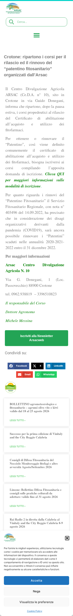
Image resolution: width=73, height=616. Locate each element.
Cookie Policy (34, 611)
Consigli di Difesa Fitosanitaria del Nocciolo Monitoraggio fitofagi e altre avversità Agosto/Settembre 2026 (34, 463)
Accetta (36, 580)
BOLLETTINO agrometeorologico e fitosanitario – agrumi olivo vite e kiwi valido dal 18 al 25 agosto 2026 (34, 407)
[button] (67, 538)
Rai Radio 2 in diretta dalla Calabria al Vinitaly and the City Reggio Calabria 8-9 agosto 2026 (36, 523)
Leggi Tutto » (18, 420)
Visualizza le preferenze (36, 602)
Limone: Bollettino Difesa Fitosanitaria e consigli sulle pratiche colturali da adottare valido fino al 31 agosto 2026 (36, 493)
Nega (36, 591)
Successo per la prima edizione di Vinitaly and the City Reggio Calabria (36, 435)
